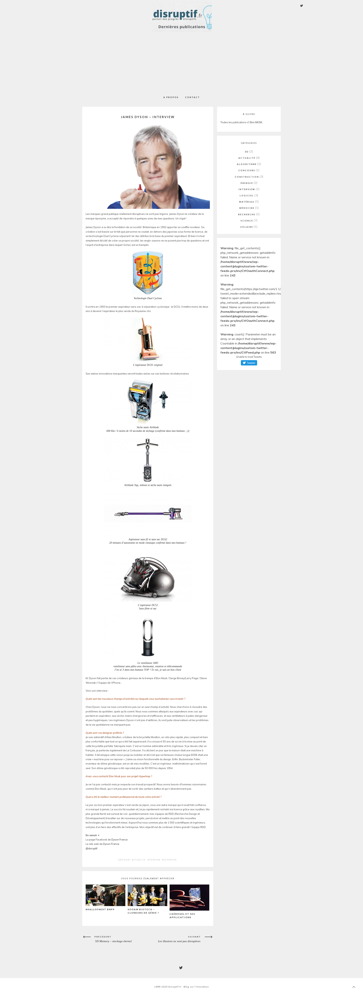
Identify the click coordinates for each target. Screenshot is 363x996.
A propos (171, 97)
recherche (169, 860)
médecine (246, 208)
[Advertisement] (181, 61)
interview (153, 860)
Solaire (246, 227)
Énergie (247, 183)
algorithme (247, 164)
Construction (247, 177)
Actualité (138, 860)
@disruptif (91, 848)
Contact (192, 97)
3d (247, 151)
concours (246, 170)
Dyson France (119, 839)
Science (247, 220)
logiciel (247, 195)
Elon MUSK (256, 122)
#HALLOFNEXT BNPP (100, 909)
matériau (246, 201)
